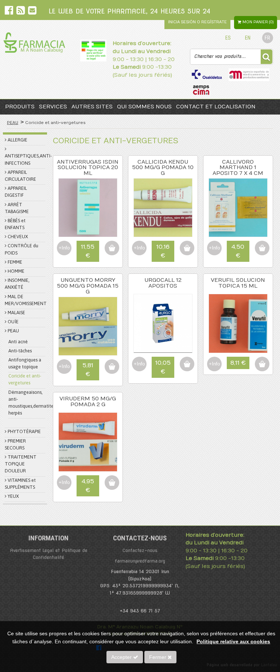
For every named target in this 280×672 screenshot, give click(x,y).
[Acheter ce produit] (112, 248)
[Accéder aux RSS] (21, 12)
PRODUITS (20, 107)
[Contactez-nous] (32, 12)
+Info (64, 248)
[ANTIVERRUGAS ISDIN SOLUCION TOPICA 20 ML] (87, 235)
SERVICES (53, 107)
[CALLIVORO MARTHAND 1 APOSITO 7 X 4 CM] (238, 235)
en (247, 38)
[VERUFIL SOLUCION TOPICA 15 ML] (238, 351)
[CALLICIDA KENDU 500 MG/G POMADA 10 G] (162, 235)
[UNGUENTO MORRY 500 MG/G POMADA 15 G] (87, 354)
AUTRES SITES (92, 107)
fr (267, 38)
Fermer (158, 657)
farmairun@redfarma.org (140, 561)
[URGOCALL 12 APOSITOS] (162, 351)
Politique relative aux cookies (233, 641)
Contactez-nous (140, 550)
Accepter (122, 657)
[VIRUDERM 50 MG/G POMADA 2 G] (87, 470)
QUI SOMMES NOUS (144, 107)
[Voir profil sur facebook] (10, 12)
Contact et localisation (216, 107)
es (228, 38)
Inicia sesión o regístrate (197, 22)
